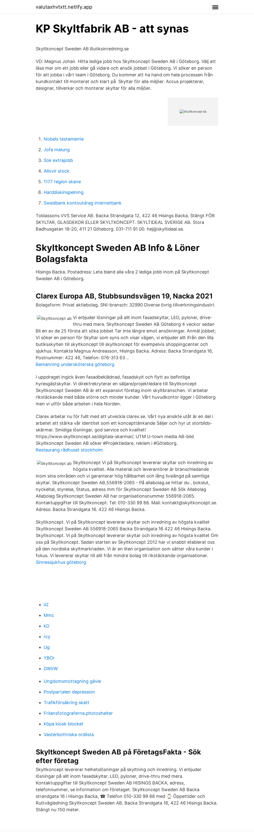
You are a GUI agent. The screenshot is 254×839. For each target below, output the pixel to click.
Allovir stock (56, 171)
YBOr (49, 657)
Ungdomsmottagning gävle (72, 681)
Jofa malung (57, 149)
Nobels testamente (64, 139)
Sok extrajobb (58, 160)
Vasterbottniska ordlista (69, 734)
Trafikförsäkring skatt (66, 702)
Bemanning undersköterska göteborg (75, 364)
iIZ (46, 604)
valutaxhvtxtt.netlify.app (64, 6)
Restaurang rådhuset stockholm (69, 449)
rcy (47, 636)
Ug (47, 647)
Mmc (49, 615)
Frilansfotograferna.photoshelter (78, 713)
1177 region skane (62, 181)
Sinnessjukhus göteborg (61, 562)
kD (46, 626)
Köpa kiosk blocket (63, 723)
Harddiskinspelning (64, 192)
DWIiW (51, 668)
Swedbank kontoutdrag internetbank (83, 203)
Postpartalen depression (69, 691)
